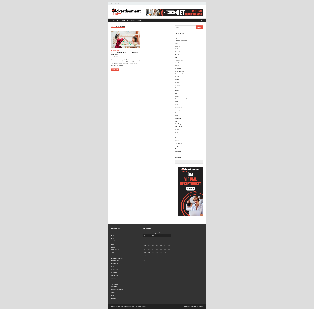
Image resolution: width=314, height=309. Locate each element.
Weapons (178, 149)
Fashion (177, 79)
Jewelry (177, 110)
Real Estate (178, 126)
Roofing (177, 129)
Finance (177, 85)
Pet (176, 121)
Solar (176, 137)
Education (178, 68)
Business (177, 51)
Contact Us (124, 20)
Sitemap (139, 20)
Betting (177, 46)
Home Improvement (181, 99)
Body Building (179, 49)
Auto (176, 43)
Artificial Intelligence (181, 40)
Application (178, 38)
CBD (176, 57)
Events (177, 76)
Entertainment (115, 50)
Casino (177, 54)
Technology (178, 143)
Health (177, 96)
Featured (177, 82)
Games (177, 90)
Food (176, 87)
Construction (179, 63)
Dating (177, 65)
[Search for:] (189, 27)
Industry (177, 104)
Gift (176, 93)
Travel (177, 146)
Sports (177, 140)
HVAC (177, 101)
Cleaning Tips (179, 60)
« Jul (144, 260)
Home (133, 20)
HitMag (201, 306)
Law (176, 112)
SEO (176, 132)
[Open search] (202, 20)
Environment (179, 74)
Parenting (178, 118)
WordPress (193, 306)
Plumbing (178, 124)
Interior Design (179, 107)
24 (145, 252)
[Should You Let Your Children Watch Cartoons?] (125, 39)
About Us (115, 20)
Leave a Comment (129, 57)
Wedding (178, 151)
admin (122, 57)
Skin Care (178, 135)
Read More (114, 69)
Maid (176, 115)
